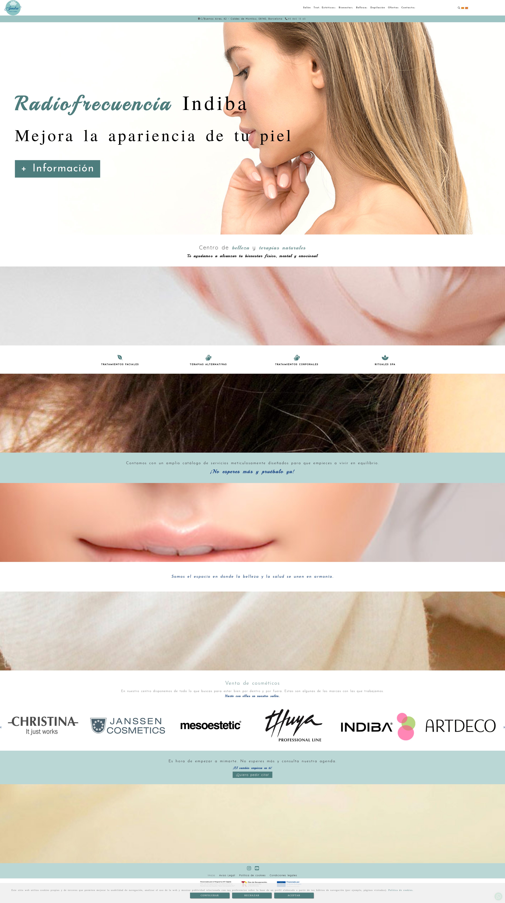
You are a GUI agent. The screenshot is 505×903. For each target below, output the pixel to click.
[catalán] (462, 7)
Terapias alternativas (208, 364)
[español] (466, 7)
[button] (1, 728)
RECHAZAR (251, 895)
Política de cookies (400, 890)
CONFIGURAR (210, 895)
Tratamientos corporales (296, 364)
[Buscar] (459, 8)
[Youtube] (257, 869)
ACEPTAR (294, 895)
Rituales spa (385, 364)
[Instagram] (249, 869)
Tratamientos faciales (120, 364)
